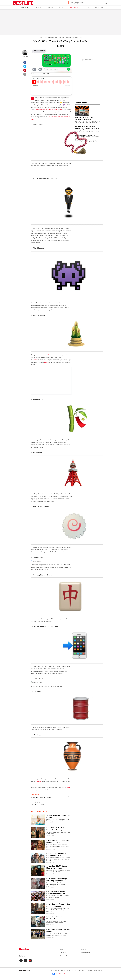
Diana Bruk (25, 56)
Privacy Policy (85, 952)
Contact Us (63, 952)
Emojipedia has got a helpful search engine (49, 109)
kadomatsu (51, 355)
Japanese (35, 360)
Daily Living (24, 7)
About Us (62, 949)
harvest (46, 362)
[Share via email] (25, 75)
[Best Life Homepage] (23, 3)
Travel (87, 7)
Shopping (38, 7)
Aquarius (38, 781)
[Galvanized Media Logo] (24, 970)
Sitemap (83, 949)
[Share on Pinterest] (25, 71)
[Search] (105, 3)
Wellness (50, 7)
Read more (49, 797)
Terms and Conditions (66, 956)
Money (61, 7)
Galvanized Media (61, 970)
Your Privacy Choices (62, 974)
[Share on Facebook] (25, 63)
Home (40, 37)
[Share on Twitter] (25, 67)
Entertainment (74, 7)
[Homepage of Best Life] (24, 949)
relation (60, 779)
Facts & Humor (100, 7)
